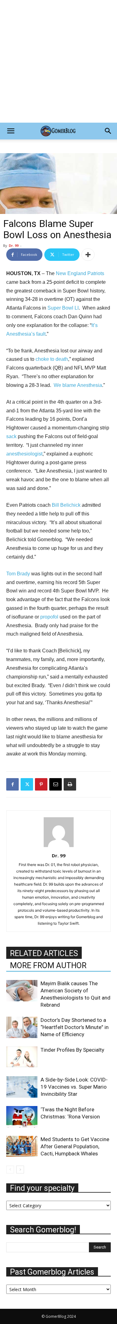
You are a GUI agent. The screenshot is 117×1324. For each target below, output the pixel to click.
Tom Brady (18, 573)
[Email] (55, 784)
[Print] (70, 784)
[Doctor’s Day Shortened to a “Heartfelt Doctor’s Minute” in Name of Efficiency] (21, 1027)
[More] (88, 254)
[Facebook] (12, 784)
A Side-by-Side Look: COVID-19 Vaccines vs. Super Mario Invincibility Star (74, 1087)
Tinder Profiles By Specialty (72, 1050)
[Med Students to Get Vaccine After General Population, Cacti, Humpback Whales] (21, 1146)
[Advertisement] (58, 61)
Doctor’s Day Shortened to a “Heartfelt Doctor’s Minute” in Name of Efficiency (75, 1027)
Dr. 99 (13, 245)
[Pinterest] (41, 784)
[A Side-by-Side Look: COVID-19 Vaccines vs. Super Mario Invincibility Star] (21, 1087)
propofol (49, 616)
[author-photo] (59, 847)
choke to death (52, 359)
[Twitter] (27, 784)
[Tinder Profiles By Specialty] (21, 1056)
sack (11, 436)
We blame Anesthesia (78, 385)
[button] (11, 131)
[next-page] (20, 1169)
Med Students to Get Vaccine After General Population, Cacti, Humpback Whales (75, 1146)
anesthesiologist (24, 453)
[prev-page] (10, 1169)
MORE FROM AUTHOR (48, 965)
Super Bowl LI (63, 308)
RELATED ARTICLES (44, 953)
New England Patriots (80, 273)
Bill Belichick (66, 505)
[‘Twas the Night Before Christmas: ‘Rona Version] (21, 1116)
